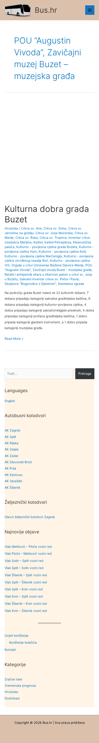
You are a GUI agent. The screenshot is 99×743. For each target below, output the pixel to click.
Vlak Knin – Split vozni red (24, 596)
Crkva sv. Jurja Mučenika (54, 233)
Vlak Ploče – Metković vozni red (28, 553)
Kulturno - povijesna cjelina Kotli (62, 251)
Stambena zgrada (71, 284)
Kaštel (38, 242)
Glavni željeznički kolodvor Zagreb (30, 517)
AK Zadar (11, 456)
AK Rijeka (11, 443)
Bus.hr (46, 10)
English (10, 401)
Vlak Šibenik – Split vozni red (26, 575)
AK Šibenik (12, 487)
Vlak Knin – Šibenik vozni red (26, 611)
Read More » (14, 339)
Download (12, 698)
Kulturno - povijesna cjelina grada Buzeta (46, 247)
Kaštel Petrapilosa (57, 242)
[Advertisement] (49, 152)
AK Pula (10, 468)
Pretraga (84, 373)
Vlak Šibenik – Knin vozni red (26, 603)
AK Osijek (11, 449)
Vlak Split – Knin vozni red (24, 589)
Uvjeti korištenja (16, 635)
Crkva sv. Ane (31, 228)
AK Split (10, 437)
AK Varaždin (13, 481)
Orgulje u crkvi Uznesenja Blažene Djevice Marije (48, 265)
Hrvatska (11, 692)
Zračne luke (13, 679)
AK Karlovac (14, 475)
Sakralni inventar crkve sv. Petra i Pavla (49, 279)
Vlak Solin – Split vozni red (24, 561)
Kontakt (10, 650)
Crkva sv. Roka (26, 237)
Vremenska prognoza (20, 685)
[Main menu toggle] (90, 10)
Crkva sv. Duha (55, 228)
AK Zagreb (12, 430)
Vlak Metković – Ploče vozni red (28, 546)
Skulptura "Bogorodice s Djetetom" (30, 284)
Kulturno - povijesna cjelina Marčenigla (33, 256)
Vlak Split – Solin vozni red (24, 568)
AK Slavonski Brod (18, 462)
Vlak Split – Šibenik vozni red (26, 582)
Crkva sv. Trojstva (53, 237)
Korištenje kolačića (23, 642)
